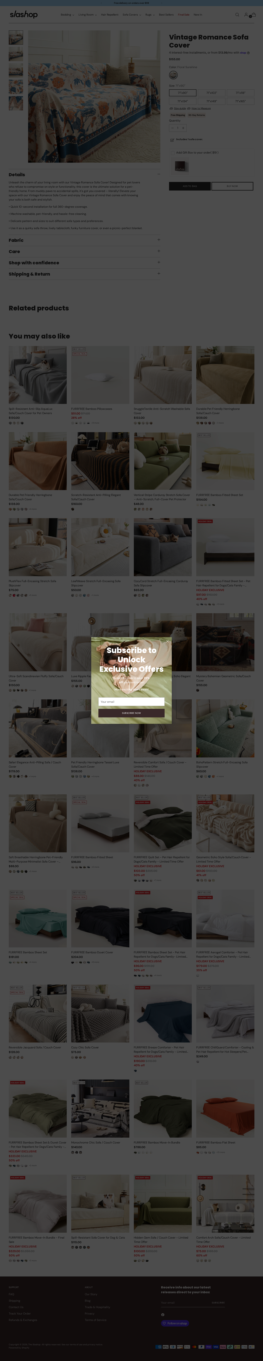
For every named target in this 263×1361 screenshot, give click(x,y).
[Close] (167, 641)
